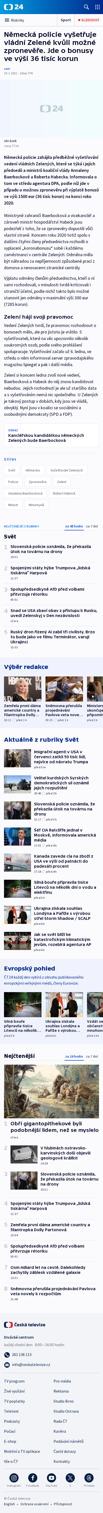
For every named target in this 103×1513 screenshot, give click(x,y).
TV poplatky (14, 1401)
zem (7, 69)
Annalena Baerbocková (25, 493)
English (9, 1504)
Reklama (61, 1391)
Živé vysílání (14, 1391)
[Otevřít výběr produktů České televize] (97, 7)
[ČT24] (13, 7)
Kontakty (62, 1461)
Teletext (11, 1411)
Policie (13, 481)
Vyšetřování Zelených (66, 470)
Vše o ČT (11, 1461)
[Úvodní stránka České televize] (25, 1324)
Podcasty (12, 1421)
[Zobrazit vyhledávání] (86, 7)
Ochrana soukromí (34, 1504)
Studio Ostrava (66, 1411)
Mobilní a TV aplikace (22, 1451)
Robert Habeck (64, 493)
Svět (11, 470)
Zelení (61, 481)
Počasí (9, 1431)
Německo (33, 470)
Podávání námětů (69, 1441)
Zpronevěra (37, 481)
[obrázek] (51, 108)
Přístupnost (63, 1504)
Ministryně (36, 505)
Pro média (62, 1381)
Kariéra (60, 1431)
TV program (14, 1381)
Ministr (13, 505)
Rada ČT (61, 1421)
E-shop (10, 1441)
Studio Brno (64, 1401)
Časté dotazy (65, 1451)
